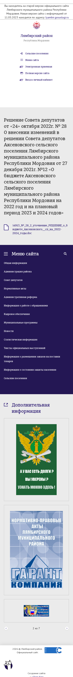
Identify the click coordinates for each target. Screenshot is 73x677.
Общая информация (15, 263)
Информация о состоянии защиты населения (30, 369)
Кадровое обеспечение (17, 314)
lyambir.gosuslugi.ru (57, 17)
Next (67, 628)
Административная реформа (20, 297)
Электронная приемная (38, 66)
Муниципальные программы (21, 322)
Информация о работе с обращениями (26, 305)
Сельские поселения (36, 53)
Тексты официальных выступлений (24, 348)
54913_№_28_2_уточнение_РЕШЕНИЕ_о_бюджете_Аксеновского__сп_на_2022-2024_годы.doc (40, 229)
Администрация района (18, 271)
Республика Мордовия (36, 40)
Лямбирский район (36, 36)
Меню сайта (32, 60)
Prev (6, 628)
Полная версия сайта (37, 73)
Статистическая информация (20, 339)
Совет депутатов (13, 280)
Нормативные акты (15, 288)
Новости (9, 331)
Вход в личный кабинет (39, 79)
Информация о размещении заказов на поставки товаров (32, 359)
